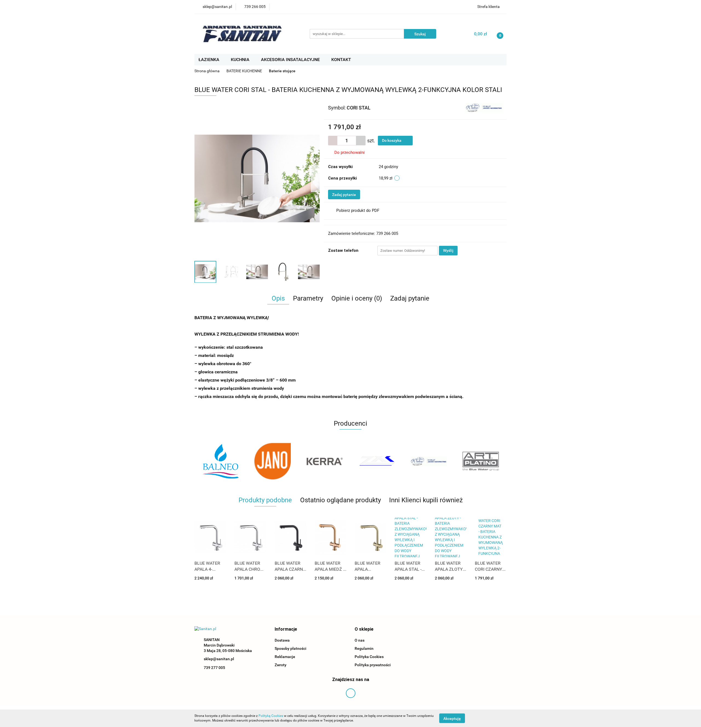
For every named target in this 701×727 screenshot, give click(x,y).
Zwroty (280, 665)
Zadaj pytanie (344, 194)
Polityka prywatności (373, 665)
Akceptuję (452, 718)
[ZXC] (324, 461)
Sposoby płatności (290, 648)
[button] (286, 629)
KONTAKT (341, 59)
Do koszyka (392, 140)
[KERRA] (272, 461)
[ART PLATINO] (429, 461)
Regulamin (364, 648)
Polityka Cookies (369, 656)
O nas (359, 640)
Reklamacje (285, 656)
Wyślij (448, 250)
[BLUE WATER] (484, 107)
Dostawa (282, 640)
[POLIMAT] (481, 461)
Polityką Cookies (270, 716)
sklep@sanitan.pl (219, 659)
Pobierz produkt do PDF (357, 210)
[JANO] (220, 461)
